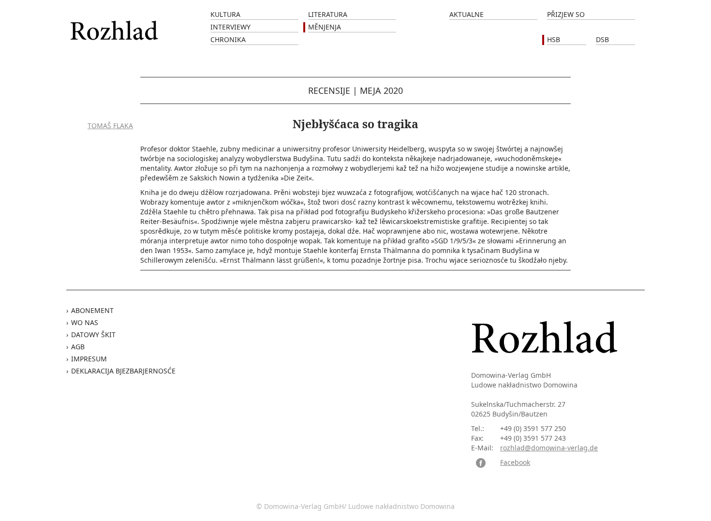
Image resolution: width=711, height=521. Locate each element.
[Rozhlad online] (115, 25)
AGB (78, 346)
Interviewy (230, 26)
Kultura (225, 14)
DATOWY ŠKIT (93, 334)
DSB (602, 39)
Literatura (327, 14)
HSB (553, 39)
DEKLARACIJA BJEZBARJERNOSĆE (123, 370)
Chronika (228, 39)
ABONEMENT (92, 310)
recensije (329, 90)
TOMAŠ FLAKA (110, 125)
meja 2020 (381, 90)
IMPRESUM (89, 358)
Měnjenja (324, 26)
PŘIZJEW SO (566, 14)
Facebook (515, 462)
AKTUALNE (466, 14)
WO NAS (84, 322)
